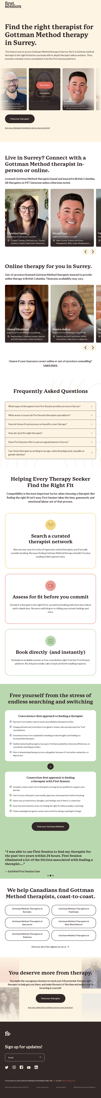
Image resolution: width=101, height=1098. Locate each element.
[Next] (93, 252)
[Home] (50, 1033)
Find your (19, 118)
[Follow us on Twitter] (6, 1067)
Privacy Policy (61, 1087)
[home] (13, 4)
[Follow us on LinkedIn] (36, 1067)
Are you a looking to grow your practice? (27, 128)
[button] (48, 875)
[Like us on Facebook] (21, 1067)
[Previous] (85, 252)
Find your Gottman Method (50, 826)
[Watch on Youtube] (29, 1067)
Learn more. (51, 365)
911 (53, 1080)
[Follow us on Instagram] (14, 1067)
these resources (68, 1080)
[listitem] (27, 218)
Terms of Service (42, 1087)
